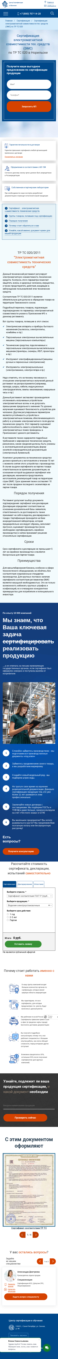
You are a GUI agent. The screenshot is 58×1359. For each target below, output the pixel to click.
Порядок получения (18, 221)
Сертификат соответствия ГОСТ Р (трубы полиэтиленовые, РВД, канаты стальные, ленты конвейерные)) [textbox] (30, 896)
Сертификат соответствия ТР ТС (29, 1228)
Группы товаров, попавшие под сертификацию (30, 216)
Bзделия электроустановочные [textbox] (24, 905)
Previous (40, 1261)
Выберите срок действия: (19, 911)
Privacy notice (50, 1016)
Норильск (50, 2)
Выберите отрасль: (16, 892)
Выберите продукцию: (18, 901)
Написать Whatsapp (11, 1290)
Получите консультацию (21, 851)
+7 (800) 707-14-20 (30, 13)
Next (53, 1261)
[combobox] (29, 896)
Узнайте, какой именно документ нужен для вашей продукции (27, 232)
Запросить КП (29, 106)
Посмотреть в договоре (14, 157)
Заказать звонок (11, 1285)
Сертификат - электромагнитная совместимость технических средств (22, 209)
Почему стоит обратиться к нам (24, 225)
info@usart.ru (51, 6)
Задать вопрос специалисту (26, 1297)
